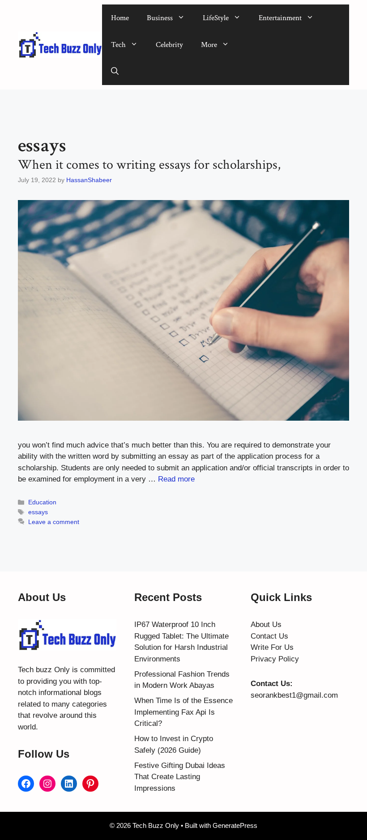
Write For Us (272, 647)
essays (38, 512)
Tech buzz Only (44, 669)
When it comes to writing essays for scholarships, (149, 165)
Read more (176, 479)
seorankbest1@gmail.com (294, 695)
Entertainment (280, 18)
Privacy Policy (275, 659)
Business (160, 18)
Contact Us (269, 636)
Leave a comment (53, 521)
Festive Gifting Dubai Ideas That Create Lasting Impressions (179, 777)
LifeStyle (216, 18)
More (209, 45)
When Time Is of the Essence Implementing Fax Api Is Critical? (183, 712)
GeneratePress (235, 825)
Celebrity (169, 45)
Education (42, 502)
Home (120, 18)
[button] (115, 71)
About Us (266, 624)
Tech (118, 45)
